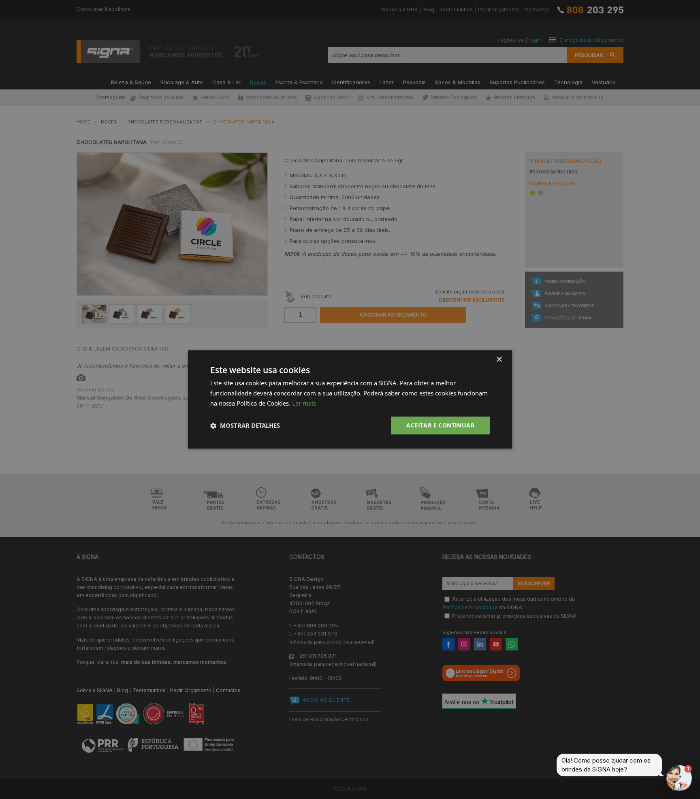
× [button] (499, 360)
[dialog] (350, 399)
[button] (245, 425)
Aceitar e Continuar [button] (440, 425)
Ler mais (304, 403)
